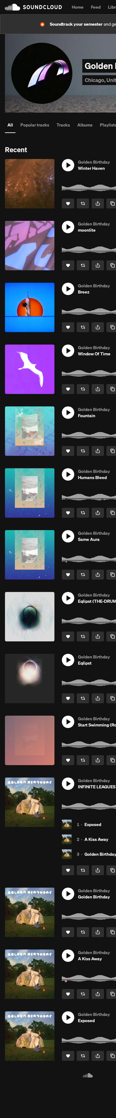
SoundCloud (33, 7)
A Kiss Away (96, 839)
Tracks (63, 125)
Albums (84, 125)
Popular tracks (34, 125)
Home (78, 7)
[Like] (68, 203)
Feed (96, 7)
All (10, 125)
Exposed (92, 824)
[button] (68, 165)
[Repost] (83, 203)
